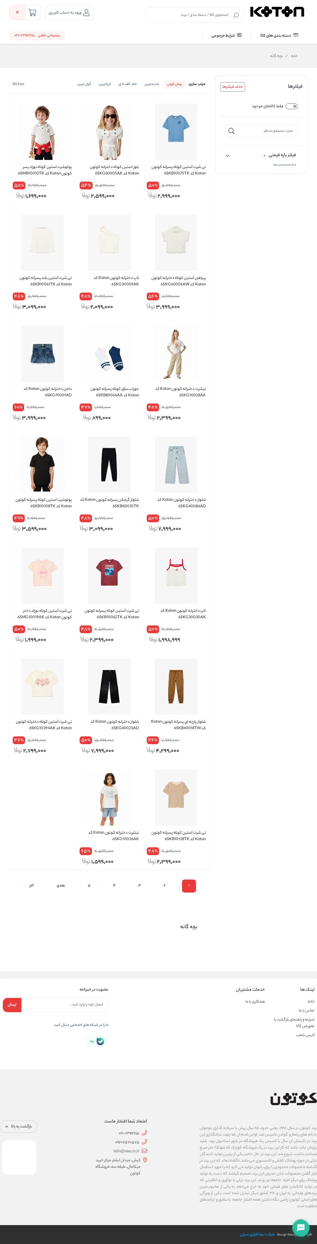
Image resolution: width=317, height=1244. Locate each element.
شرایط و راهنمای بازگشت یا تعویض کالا (294, 1023)
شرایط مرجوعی (223, 36)
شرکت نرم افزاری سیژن (257, 1234)
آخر (32, 886)
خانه (291, 56)
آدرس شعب (305, 1035)
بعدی (61, 886)
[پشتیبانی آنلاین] (301, 1228)
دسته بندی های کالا (276, 36)
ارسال (12, 1005)
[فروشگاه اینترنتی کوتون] (277, 11)
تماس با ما (307, 1011)
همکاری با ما (255, 1002)
